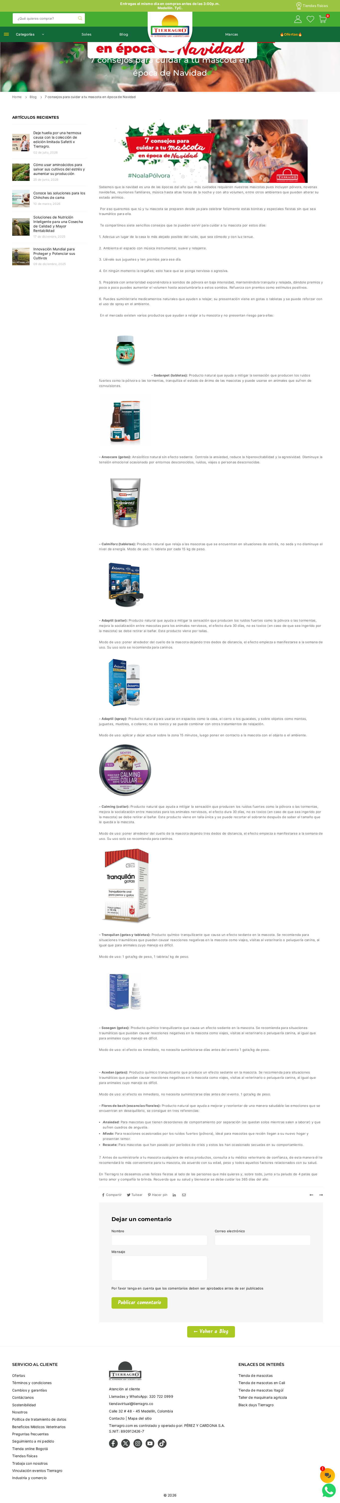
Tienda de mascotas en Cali (261, 1383)
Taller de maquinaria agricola (262, 1397)
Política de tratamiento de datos (39, 1419)
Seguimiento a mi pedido (33, 1441)
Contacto (116, 1418)
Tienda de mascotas (255, 1375)
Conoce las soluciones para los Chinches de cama (59, 195)
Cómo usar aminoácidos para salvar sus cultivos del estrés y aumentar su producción (59, 169)
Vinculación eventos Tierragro (37, 1470)
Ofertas (18, 1375)
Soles (86, 34)
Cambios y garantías (29, 1390)
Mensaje (118, 1252)
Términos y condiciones (32, 1383)
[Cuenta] (298, 20)
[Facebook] (113, 1446)
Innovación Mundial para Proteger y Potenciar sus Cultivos (54, 253)
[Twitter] (125, 1446)
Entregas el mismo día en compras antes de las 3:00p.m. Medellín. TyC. (170, 5)
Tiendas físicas (315, 6)
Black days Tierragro (256, 1405)
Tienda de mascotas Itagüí (260, 1390)
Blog (123, 34)
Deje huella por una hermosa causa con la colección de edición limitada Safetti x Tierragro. (57, 140)
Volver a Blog (213, 1332)
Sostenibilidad (24, 1405)
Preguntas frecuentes (30, 1434)
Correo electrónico (230, 1231)
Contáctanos (23, 1397)
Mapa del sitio (140, 1418)
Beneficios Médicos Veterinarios (38, 1427)
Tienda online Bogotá (30, 1449)
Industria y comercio (29, 1478)
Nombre (118, 1231)
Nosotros (19, 1412)
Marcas (231, 34)
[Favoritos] (310, 20)
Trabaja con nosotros (30, 1463)
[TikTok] (162, 1446)
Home (17, 97)
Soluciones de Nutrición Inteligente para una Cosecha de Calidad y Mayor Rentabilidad (58, 224)
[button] (323, 20)
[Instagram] (137, 1446)
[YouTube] (150, 1446)
